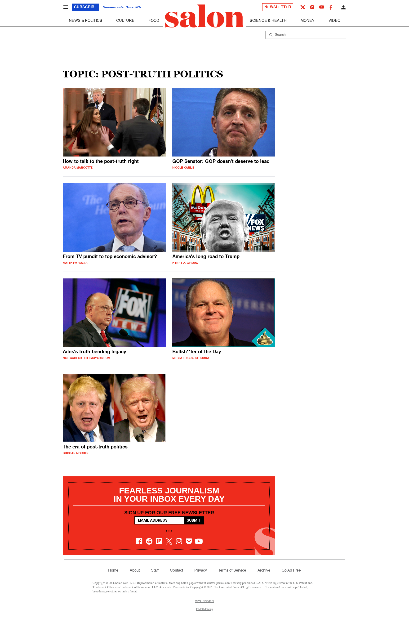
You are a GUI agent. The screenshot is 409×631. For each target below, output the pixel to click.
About (135, 571)
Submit (194, 520)
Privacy (200, 571)
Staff (155, 571)
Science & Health (268, 21)
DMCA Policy (204, 609)
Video (334, 21)
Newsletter (277, 7)
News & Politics (85, 21)
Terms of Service (232, 571)
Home (113, 571)
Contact (176, 571)
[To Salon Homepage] (204, 16)
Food (153, 21)
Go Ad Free (291, 571)
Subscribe (85, 7)
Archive (264, 571)
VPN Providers (204, 601)
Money (308, 21)
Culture (125, 21)
